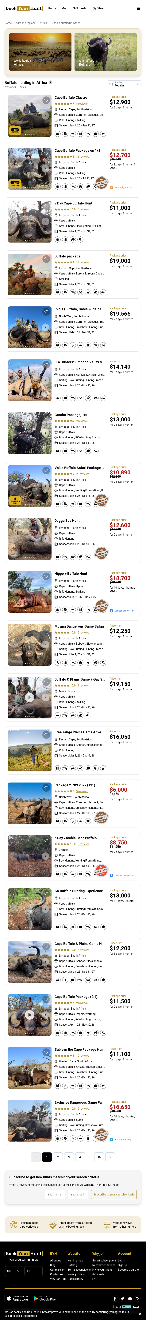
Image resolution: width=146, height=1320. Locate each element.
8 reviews (82, 103)
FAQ (94, 1278)
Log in (121, 1260)
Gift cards (98, 1274)
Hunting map (75, 1260)
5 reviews (83, 209)
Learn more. (30, 1315)
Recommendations (103, 1265)
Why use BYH (58, 1278)
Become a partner (129, 1269)
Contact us (56, 1274)
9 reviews (82, 791)
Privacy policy (76, 1274)
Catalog (72, 1265)
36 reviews (82, 156)
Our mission (57, 1269)
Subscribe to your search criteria (113, 1194)
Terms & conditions (79, 1269)
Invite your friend (102, 1269)
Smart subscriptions (104, 1260)
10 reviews (82, 1055)
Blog (53, 1265)
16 (99, 1157)
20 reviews (82, 474)
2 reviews (82, 421)
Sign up (122, 1265)
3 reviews (83, 844)
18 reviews (82, 262)
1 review (83, 685)
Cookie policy (75, 1278)
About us (55, 1260)
